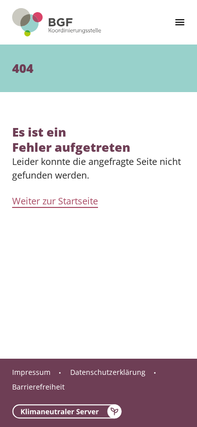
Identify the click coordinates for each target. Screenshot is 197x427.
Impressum (31, 372)
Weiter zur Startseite (55, 201)
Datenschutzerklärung (107, 372)
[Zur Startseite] (56, 22)
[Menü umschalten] (180, 22)
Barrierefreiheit (38, 387)
